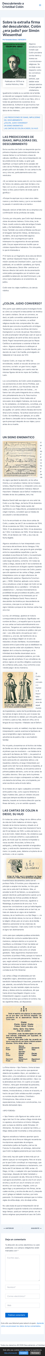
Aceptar (23, 1353)
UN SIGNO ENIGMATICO (13, 126)
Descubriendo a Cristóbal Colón (13, 5)
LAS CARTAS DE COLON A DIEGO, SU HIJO (21, 128)
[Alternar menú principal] (40, 5)
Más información (10, 1353)
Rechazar (35, 1353)
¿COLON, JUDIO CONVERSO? (15, 123)
